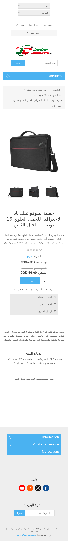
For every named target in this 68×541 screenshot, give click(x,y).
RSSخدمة (30, 488)
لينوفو (30, 256)
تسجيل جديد (47, 25)
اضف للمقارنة (45, 304)
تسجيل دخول (33, 25)
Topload (33, 363)
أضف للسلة (30, 280)
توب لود (20, 363)
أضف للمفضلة (45, 297)
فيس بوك (46, 488)
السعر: (42, 272)
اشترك (19, 513)
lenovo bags (29, 359)
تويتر (38, 488)
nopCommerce (26, 535)
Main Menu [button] (55, 76)
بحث (17, 63)
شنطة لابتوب (49, 363)
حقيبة (14, 359)
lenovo (58, 359)
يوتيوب (22, 488)
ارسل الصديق (45, 311)
